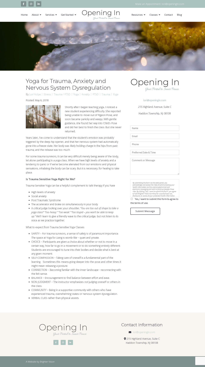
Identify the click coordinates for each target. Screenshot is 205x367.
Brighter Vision (47, 361)
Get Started (67, 14)
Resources (137, 14)
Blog (179, 14)
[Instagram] (31, 4)
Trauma (106, 94)
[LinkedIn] (38, 4)
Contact (168, 14)
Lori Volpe (35, 94)
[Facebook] (23, 4)
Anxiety (86, 94)
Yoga (76, 94)
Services (49, 14)
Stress (47, 94)
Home (24, 14)
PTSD (96, 94)
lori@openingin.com (144, 332)
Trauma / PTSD (62, 94)
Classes (153, 14)
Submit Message (145, 211)
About (35, 14)
